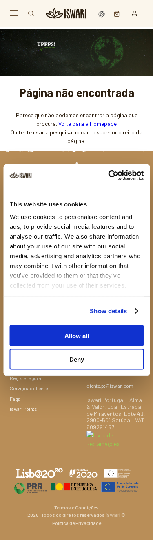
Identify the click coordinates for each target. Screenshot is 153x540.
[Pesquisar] (31, 13)
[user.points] (102, 13)
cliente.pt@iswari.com (109, 386)
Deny (76, 359)
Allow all (76, 335)
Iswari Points (23, 409)
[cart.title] (115, 13)
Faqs (15, 399)
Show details (108, 310)
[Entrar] (134, 13)
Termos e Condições (76, 507)
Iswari (113, 514)
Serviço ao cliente (29, 388)
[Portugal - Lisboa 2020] (76, 486)
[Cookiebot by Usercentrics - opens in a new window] (109, 175)
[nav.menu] (14, 13)
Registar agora (25, 378)
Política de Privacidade (76, 523)
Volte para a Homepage (87, 123)
